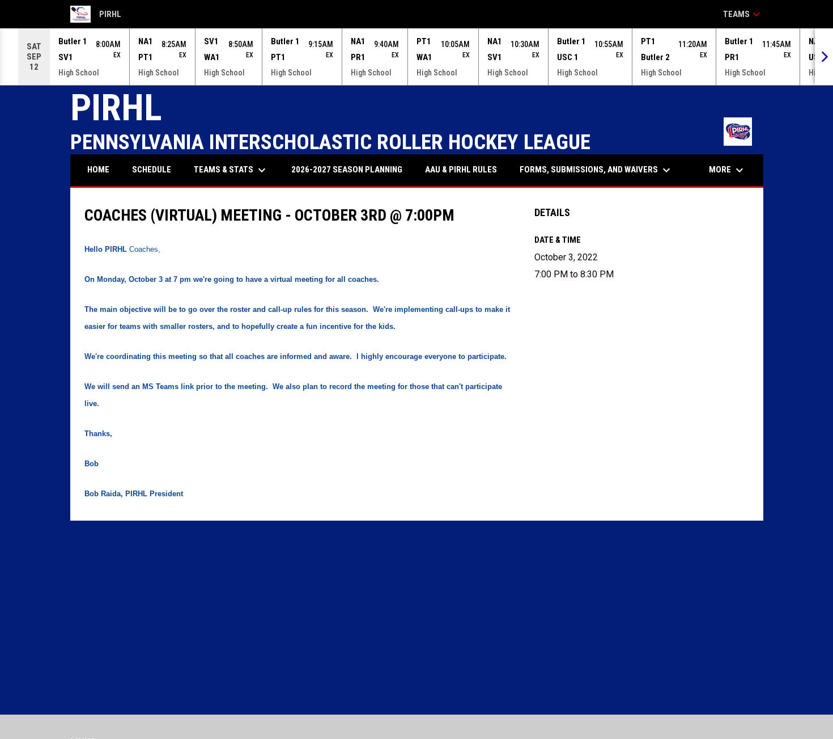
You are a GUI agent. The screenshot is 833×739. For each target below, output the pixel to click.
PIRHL (96, 16)
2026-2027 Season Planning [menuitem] (346, 169)
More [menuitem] (727, 170)
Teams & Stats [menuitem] (231, 170)
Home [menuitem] (98, 169)
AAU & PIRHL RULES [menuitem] (461, 169)
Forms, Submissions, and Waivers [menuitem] (596, 170)
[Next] (824, 56)
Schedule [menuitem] (151, 169)
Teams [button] (743, 14)
